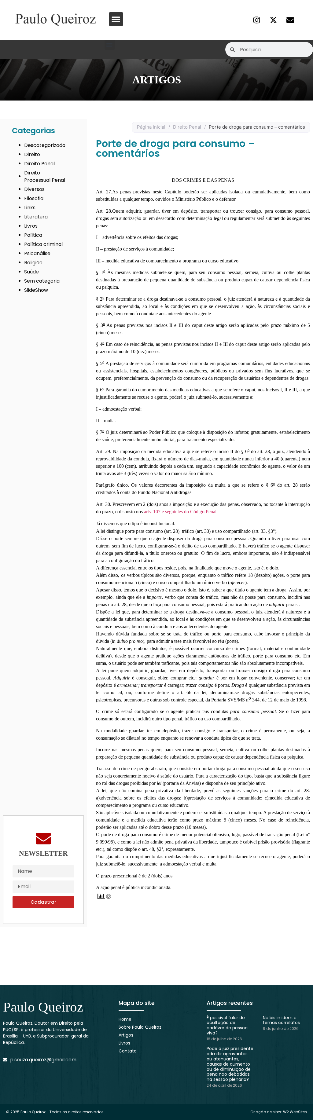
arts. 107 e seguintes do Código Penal (180, 511)
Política (33, 235)
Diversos (34, 189)
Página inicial (151, 127)
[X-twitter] (273, 19)
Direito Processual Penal (44, 176)
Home (125, 1019)
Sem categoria (42, 280)
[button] (116, 19)
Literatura (36, 216)
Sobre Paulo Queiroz (140, 1027)
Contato (128, 1051)
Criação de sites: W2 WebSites (278, 1112)
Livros (31, 225)
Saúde (31, 271)
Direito (32, 154)
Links (29, 207)
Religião (33, 262)
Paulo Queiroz (43, 1007)
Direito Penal (39, 163)
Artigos (126, 1035)
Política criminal (43, 244)
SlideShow (36, 290)
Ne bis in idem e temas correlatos (281, 1020)
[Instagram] (256, 19)
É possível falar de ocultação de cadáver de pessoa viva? (227, 1025)
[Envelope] (290, 19)
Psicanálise (37, 253)
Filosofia (33, 198)
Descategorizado (44, 145)
